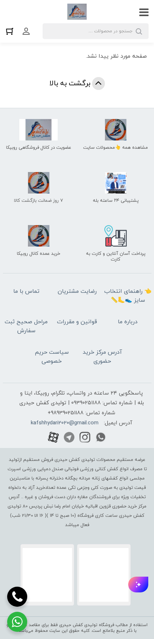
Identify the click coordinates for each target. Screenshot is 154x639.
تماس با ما (26, 291)
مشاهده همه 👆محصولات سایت (115, 148)
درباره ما (128, 322)
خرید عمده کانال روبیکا (38, 254)
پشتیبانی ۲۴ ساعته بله (116, 201)
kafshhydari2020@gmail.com (64, 423)
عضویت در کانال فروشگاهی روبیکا (38, 148)
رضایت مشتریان (77, 291)
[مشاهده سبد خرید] (11, 31)
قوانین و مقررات (77, 322)
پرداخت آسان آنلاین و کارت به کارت (115, 256)
